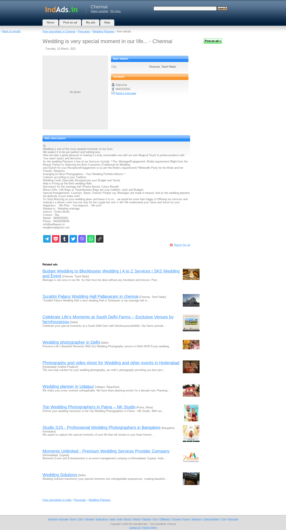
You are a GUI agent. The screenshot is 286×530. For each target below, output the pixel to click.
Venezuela (233, 519)
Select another (99, 11)
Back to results (11, 31)
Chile (79, 519)
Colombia (89, 519)
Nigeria (136, 519)
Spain (112, 519)
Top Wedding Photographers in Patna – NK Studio (89, 407)
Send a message (126, 93)
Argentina (53, 519)
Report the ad (182, 245)
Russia (185, 519)
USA (223, 519)
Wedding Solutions (60, 474)
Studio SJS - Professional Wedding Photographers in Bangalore (102, 427)
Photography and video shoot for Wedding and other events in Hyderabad (111, 362)
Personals (84, 31)
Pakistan (146, 519)
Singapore (196, 519)
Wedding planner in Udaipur (68, 386)
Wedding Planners (104, 31)
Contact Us (135, 527)
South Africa (102, 519)
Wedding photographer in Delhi (71, 342)
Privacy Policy (150, 527)
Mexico (127, 519)
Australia (63, 519)
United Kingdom (211, 519)
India (119, 519)
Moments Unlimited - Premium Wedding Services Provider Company (106, 451)
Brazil (73, 519)
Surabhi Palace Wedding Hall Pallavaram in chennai (90, 296)
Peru (155, 519)
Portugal (176, 519)
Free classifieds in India (57, 500)
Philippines (165, 519)
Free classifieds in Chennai (59, 31)
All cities (115, 11)
